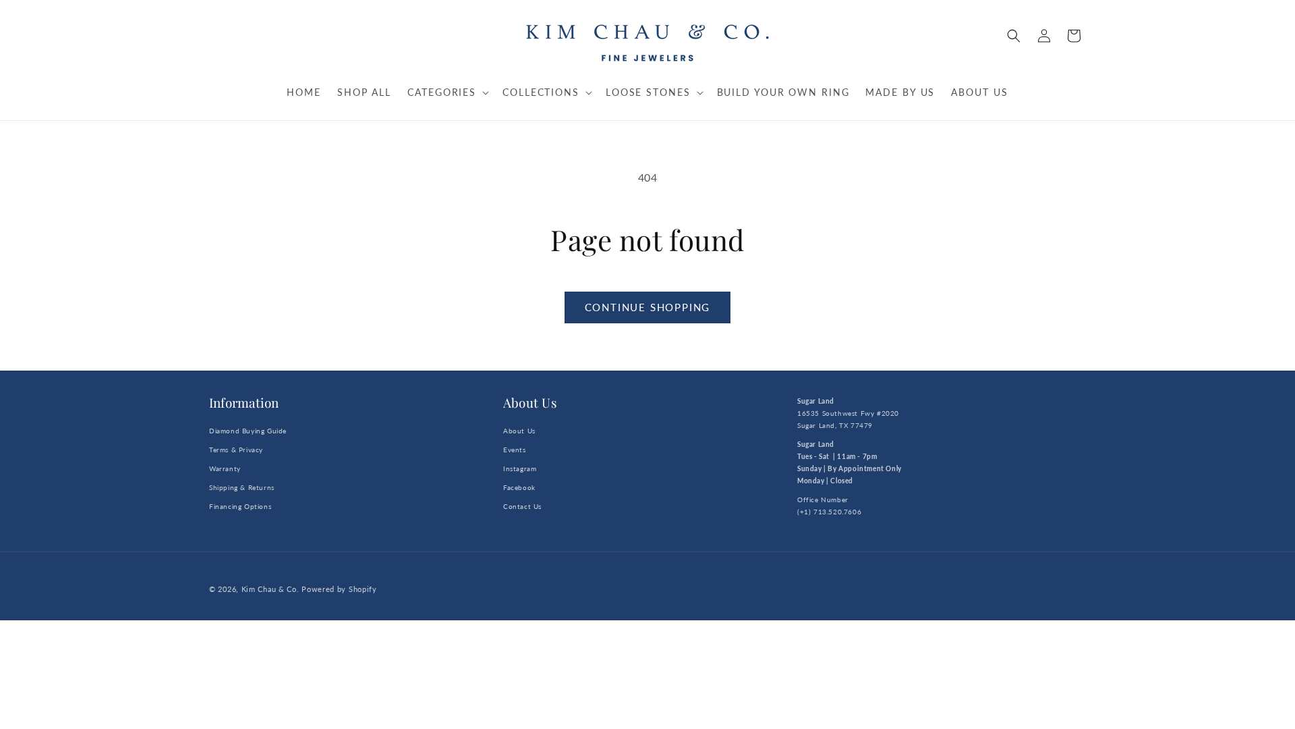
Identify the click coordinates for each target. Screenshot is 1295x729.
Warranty (225, 468)
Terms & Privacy (236, 450)
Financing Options (240, 506)
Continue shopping (648, 307)
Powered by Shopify (339, 589)
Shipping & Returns (242, 487)
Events (514, 450)
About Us (519, 431)
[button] (1014, 36)
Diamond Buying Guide (248, 431)
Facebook (519, 487)
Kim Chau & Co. (270, 589)
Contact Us (522, 506)
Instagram (519, 468)
